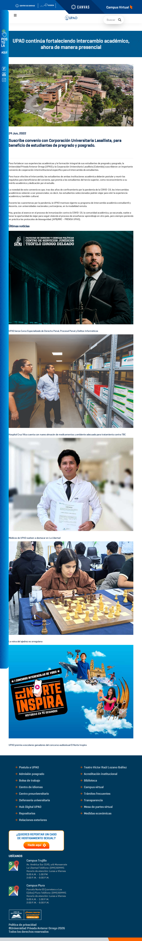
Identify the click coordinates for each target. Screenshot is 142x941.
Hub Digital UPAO (29, 806)
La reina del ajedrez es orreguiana (25, 641)
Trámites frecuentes (96, 793)
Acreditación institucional (100, 773)
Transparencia (93, 800)
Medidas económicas (97, 813)
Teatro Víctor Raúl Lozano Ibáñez (105, 767)
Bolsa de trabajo (29, 780)
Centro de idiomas (30, 787)
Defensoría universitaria (34, 800)
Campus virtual (93, 787)
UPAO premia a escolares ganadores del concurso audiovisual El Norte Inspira (48, 745)
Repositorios (26, 813)
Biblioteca (90, 780)
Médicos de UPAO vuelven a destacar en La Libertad (34, 537)
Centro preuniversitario (33, 793)
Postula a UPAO (28, 767)
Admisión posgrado (31, 773)
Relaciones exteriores (32, 820)
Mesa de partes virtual (98, 806)
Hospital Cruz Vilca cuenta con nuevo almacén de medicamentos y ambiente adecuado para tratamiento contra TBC (67, 434)
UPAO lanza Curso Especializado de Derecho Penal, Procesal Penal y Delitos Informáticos (53, 331)
